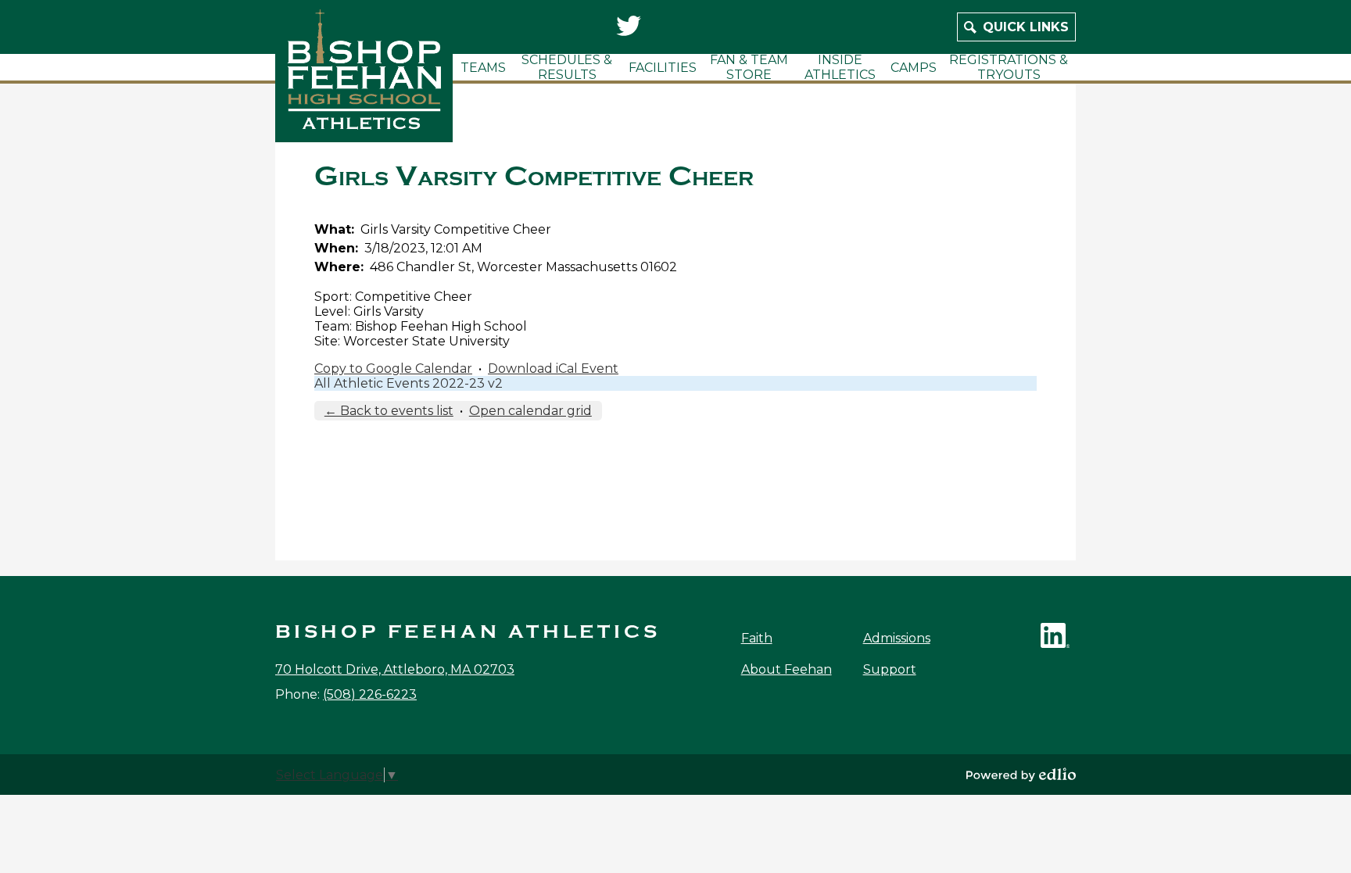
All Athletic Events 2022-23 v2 (408, 383)
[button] (483, 67)
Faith (756, 638)
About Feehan (786, 669)
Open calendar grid (530, 410)
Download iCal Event (553, 368)
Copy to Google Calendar (393, 368)
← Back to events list (388, 410)
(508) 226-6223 (370, 694)
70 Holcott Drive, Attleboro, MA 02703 (394, 669)
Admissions (896, 638)
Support (889, 669)
